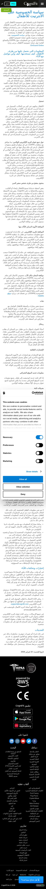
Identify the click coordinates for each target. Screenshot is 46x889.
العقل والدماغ (34, 752)
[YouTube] (23, 741)
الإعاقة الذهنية (34, 769)
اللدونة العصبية (34, 762)
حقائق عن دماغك (34, 754)
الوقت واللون (12, 796)
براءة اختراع (23, 830)
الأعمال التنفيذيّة (34, 774)
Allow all (23, 479)
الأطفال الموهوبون (23, 855)
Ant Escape (34, 806)
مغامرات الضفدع (12, 801)
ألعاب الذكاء (12, 816)
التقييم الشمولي (13, 763)
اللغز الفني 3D (12, 798)
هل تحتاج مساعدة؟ (29, 880)
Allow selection (23, 487)
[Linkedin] (11, 741)
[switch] (39, 445)
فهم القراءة (23, 853)
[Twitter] (28, 741)
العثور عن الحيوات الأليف (12, 791)
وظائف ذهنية (34, 772)
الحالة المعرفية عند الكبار (13, 771)
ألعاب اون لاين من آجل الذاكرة (12, 819)
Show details (32, 471)
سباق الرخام (34, 819)
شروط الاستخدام (34, 870)
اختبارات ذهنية (23, 840)
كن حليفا (15, 875)
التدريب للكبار (13, 768)
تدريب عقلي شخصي (23, 845)
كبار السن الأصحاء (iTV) (13, 766)
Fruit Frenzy (34, 793)
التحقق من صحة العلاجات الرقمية (13, 752)
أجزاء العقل (34, 757)
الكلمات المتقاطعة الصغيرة (34, 791)
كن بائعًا (8, 875)
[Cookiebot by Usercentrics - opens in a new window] (32, 393)
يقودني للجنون (34, 808)
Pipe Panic (34, 796)
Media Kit (23, 875)
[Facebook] (34, 741)
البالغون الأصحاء (13, 758)
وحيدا (34, 801)
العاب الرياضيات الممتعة (23, 850)
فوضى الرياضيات (34, 816)
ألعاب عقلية (12, 821)
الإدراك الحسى (34, 777)
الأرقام (12, 808)
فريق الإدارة (10, 870)
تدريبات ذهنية (23, 837)
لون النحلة (12, 811)
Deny (23, 494)
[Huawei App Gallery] (22, 725)
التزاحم (12, 788)
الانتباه (34, 779)
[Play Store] (22, 718)
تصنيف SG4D (13, 776)
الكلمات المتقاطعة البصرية (34, 811)
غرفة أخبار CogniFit (34, 875)
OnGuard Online (37, 45)
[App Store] (22, 712)
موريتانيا (39, 885)
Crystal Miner (34, 798)
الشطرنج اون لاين (34, 788)
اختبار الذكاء (23, 860)
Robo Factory (34, 803)
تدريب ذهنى (23, 848)
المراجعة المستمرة (13, 774)
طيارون (13, 761)
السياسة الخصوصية (21, 870)
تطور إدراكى (23, 835)
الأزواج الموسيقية (12, 793)
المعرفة (34, 764)
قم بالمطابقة (34, 813)
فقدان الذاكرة (34, 767)
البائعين (23, 832)
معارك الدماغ (23, 858)
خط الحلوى (12, 803)
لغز (12, 806)
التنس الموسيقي (34, 821)
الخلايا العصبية (34, 759)
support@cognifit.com (20, 604)
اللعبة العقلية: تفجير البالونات (12, 813)
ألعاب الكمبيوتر (13, 756)
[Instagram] (17, 741)
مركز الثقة (9, 879)
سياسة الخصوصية (18, 35)
